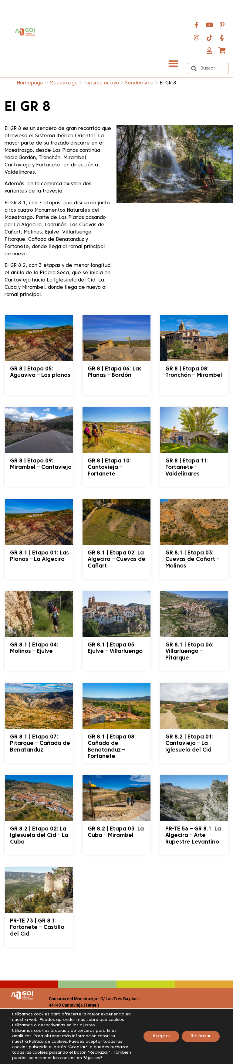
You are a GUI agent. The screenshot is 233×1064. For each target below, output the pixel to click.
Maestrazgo (63, 83)
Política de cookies (48, 1042)
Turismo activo (101, 83)
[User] (209, 50)
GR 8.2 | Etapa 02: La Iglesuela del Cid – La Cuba (39, 836)
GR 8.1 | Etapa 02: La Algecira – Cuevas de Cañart (116, 560)
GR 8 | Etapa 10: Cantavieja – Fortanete (109, 468)
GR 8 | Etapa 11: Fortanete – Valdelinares (187, 468)
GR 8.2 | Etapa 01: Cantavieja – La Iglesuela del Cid (189, 744)
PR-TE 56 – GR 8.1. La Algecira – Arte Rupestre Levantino (193, 836)
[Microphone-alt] (222, 37)
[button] (173, 63)
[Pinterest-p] (222, 25)
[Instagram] (196, 37)
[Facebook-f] (196, 25)
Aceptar (161, 1036)
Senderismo (139, 83)
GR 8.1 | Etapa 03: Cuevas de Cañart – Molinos (192, 560)
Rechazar (201, 1036)
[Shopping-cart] (222, 50)
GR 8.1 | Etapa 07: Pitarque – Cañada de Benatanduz (40, 744)
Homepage (30, 83)
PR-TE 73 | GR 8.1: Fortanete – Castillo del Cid (37, 928)
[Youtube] (209, 25)
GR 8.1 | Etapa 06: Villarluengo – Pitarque (189, 652)
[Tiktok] (209, 37)
